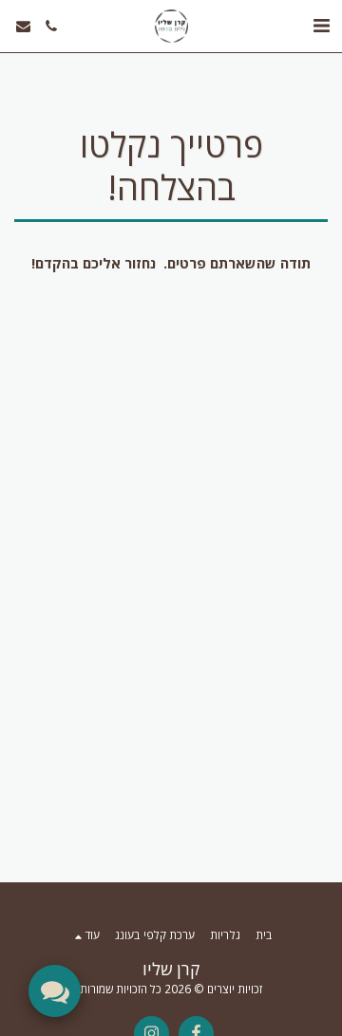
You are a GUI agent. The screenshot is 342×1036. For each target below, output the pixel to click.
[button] (321, 25)
